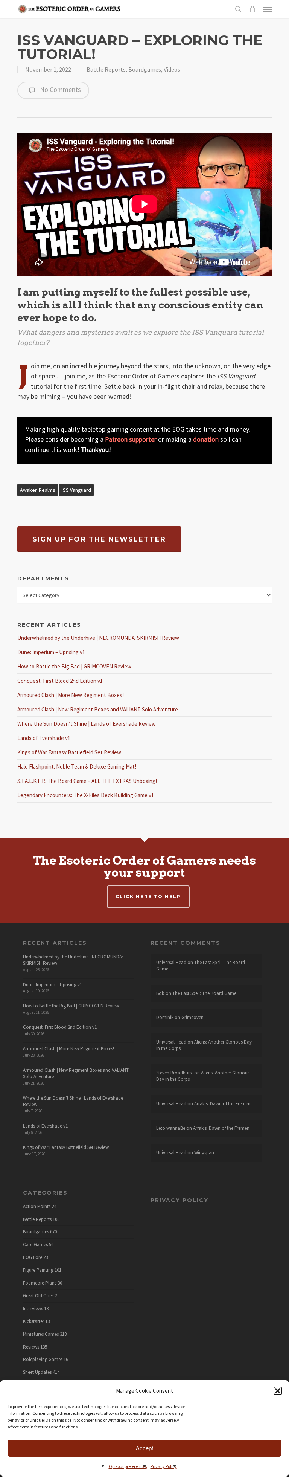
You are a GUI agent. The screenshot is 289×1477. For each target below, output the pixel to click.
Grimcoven (192, 1017)
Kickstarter (33, 1321)
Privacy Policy (164, 1466)
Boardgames (144, 69)
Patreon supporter (131, 439)
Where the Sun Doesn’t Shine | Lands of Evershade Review (86, 723)
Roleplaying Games (42, 1359)
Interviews (33, 1309)
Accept (144, 1448)
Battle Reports (106, 69)
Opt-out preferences (128, 1466)
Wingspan (204, 1152)
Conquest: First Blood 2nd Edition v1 (60, 680)
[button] (277, 1391)
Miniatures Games (41, 1334)
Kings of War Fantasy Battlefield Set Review (69, 752)
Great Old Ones (38, 1296)
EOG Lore (32, 1257)
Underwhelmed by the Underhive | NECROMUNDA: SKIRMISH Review (98, 637)
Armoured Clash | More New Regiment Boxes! (70, 695)
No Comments (59, 89)
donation (206, 439)
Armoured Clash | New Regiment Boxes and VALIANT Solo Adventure (97, 709)
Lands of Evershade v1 (43, 738)
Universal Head (171, 962)
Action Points (36, 1207)
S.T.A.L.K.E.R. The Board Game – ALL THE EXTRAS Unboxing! (87, 780)
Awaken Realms (37, 490)
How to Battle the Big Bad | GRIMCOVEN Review (74, 666)
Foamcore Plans (39, 1283)
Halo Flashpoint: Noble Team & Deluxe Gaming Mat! (76, 766)
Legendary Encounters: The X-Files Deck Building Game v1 (85, 795)
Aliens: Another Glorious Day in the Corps (204, 1045)
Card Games (35, 1245)
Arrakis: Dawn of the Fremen (222, 1103)
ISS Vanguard (76, 490)
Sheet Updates (37, 1372)
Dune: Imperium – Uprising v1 (51, 652)
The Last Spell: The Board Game (200, 965)
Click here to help (148, 896)
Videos (172, 69)
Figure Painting (38, 1270)
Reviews (31, 1347)
